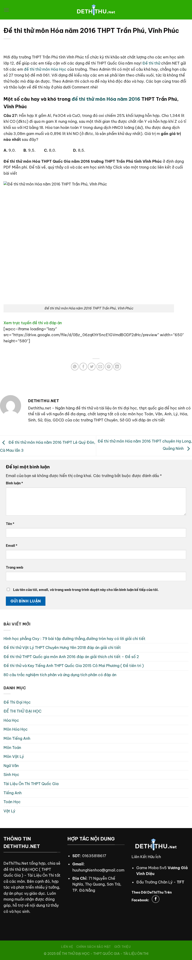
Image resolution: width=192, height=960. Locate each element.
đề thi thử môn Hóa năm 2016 (106, 99)
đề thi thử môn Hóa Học (45, 69)
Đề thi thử (151, 63)
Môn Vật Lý (14, 756)
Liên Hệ (67, 946)
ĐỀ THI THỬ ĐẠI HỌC (22, 711)
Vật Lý (9, 811)
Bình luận (14, 483)
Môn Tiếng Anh (17, 738)
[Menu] (6, 9)
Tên (10, 524)
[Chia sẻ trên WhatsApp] (75, 366)
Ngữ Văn (11, 765)
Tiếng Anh (13, 792)
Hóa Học (11, 720)
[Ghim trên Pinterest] (109, 366)
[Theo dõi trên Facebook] (155, 899)
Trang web (14, 567)
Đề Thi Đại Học (17, 702)
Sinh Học (11, 774)
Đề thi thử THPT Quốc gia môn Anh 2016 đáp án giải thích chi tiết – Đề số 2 (71, 656)
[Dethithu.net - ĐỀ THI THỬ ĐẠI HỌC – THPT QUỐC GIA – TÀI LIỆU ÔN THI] (96, 9)
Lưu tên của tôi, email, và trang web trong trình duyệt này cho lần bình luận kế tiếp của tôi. (86, 590)
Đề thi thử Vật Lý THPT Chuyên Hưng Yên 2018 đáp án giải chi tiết (62, 647)
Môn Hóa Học (16, 729)
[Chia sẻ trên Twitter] (92, 366)
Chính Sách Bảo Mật (93, 946)
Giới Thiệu (122, 946)
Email (11, 546)
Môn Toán (12, 747)
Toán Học (12, 801)
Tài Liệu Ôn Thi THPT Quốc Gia (31, 783)
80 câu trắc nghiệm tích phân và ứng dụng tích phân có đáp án (60, 674)
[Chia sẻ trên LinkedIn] (117, 366)
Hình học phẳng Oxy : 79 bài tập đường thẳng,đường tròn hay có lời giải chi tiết (74, 638)
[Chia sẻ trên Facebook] (83, 366)
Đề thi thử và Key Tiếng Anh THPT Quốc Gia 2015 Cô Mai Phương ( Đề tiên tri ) (74, 665)
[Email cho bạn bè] (100, 366)
